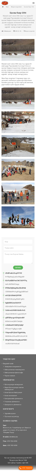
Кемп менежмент (11, 396)
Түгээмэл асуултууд (12, 417)
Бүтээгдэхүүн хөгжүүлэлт (14, 385)
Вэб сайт (11, 464)
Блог (7, 8)
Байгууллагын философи (14, 373)
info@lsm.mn (13, 438)
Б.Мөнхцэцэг (7, 32)
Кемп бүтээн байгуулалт (13, 393)
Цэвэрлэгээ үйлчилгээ (13, 405)
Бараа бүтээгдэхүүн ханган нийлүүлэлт (14, 389)
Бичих (18, 268)
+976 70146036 (27, 468)
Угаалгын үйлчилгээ (12, 402)
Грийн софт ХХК (22, 464)
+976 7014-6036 (12, 442)
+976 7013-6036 (12, 446)
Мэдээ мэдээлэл (16, 8)
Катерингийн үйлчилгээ (14, 399)
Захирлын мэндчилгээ (13, 367)
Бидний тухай (8, 364)
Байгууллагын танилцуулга (14, 370)
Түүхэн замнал (10, 377)
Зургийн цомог (10, 414)
